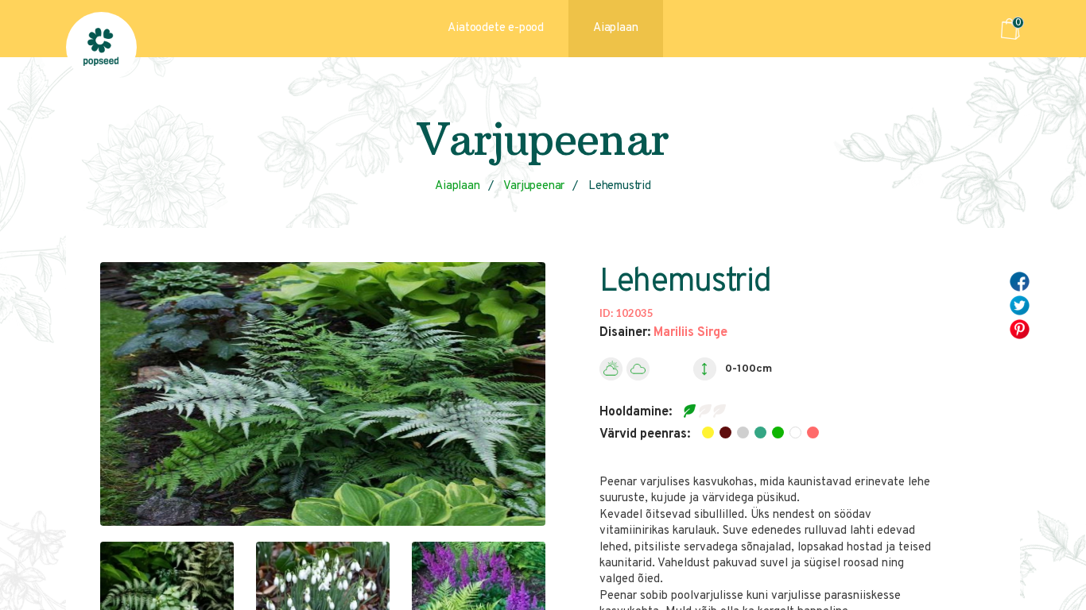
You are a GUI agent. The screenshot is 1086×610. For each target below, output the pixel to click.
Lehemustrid (619, 186)
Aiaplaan (615, 28)
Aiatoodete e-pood (496, 28)
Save (1028, 327)
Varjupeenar (533, 186)
